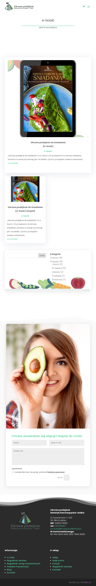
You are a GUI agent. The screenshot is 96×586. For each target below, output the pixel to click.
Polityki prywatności (56, 472)
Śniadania (57, 279)
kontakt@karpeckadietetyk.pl (65, 528)
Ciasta (55, 264)
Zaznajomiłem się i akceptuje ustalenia (40, 472)
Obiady (56, 272)
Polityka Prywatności (18, 566)
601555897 (60, 525)
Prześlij (78, 477)
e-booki (48, 151)
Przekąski (56, 275)
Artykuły (54, 257)
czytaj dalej (13, 163)
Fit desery (57, 268)
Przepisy (54, 261)
